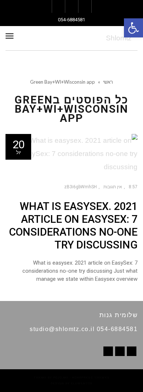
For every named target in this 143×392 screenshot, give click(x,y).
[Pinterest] (120, 351)
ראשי (108, 82)
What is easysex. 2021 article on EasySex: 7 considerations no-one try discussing (73, 225)
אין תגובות (112, 186)
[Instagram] (108, 351)
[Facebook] (131, 351)
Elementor (81, 383)
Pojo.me (61, 377)
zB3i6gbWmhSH (80, 186)
